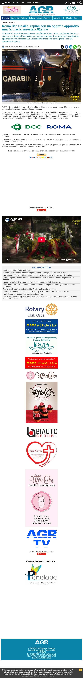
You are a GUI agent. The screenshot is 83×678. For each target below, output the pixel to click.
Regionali (47, 18)
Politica (24, 18)
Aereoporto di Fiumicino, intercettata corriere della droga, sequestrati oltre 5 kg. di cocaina (37, 275)
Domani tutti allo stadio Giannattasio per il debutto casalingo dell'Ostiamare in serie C (35, 273)
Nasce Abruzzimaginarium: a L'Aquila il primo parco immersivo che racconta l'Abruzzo (36, 292)
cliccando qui (64, 672)
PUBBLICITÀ (38, 3)
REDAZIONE (26, 3)
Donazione (15, 22)
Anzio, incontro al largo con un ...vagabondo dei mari (23, 294)
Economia (15, 18)
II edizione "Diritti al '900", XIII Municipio (18, 270)
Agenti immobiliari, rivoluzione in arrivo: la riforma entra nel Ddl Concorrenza (32, 282)
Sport (76, 18)
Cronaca (5, 18)
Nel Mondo (67, 18)
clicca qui (51, 676)
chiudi (32, 674)
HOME (15, 3)
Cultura (32, 18)
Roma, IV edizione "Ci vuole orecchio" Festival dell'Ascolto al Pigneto (29, 289)
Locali (39, 18)
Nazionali (57, 18)
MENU (8, 3)
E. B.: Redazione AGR (14, 46)
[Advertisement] (41, 167)
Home (4, 22)
